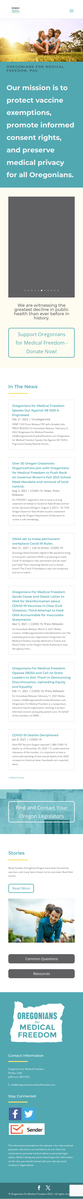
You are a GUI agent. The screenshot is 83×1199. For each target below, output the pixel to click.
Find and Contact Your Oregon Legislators (42, 811)
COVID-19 (36, 491)
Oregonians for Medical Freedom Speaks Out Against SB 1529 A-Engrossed (38, 410)
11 (58, 290)
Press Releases (53, 624)
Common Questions (41, 958)
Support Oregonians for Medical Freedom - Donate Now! (42, 343)
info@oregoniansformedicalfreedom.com (33, 1084)
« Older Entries (16, 777)
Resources (41, 973)
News (47, 491)
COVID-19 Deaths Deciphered (35, 735)
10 (54, 290)
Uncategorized (40, 419)
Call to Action (40, 548)
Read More (21, 888)
